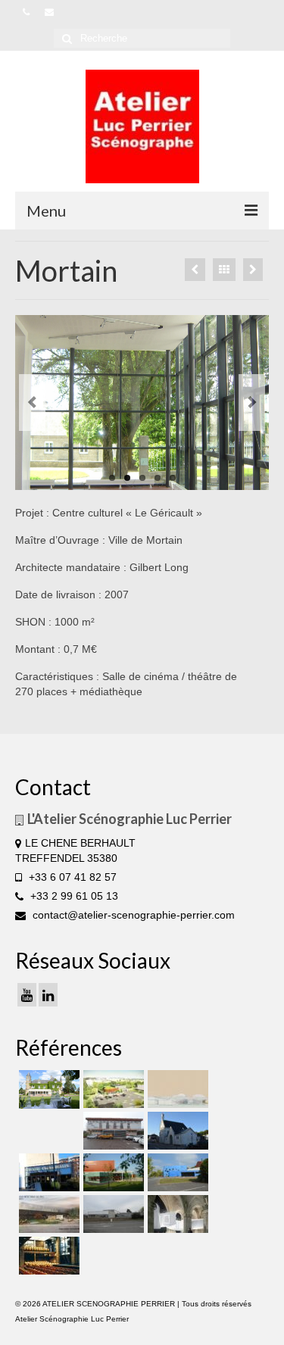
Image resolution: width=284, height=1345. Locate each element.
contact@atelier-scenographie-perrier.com (132, 915)
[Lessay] (253, 269)
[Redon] (47, 1214)
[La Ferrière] (47, 1089)
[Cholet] (112, 1089)
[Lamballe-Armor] (112, 1172)
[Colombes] (176, 1214)
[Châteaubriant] (176, 1131)
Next (252, 402)
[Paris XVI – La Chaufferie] (47, 1256)
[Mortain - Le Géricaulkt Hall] (142, 402)
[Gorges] (176, 1172)
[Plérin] (112, 1214)
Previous (32, 402)
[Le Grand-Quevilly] (47, 1172)
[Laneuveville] (112, 1131)
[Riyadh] (176, 1089)
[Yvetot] (195, 269)
